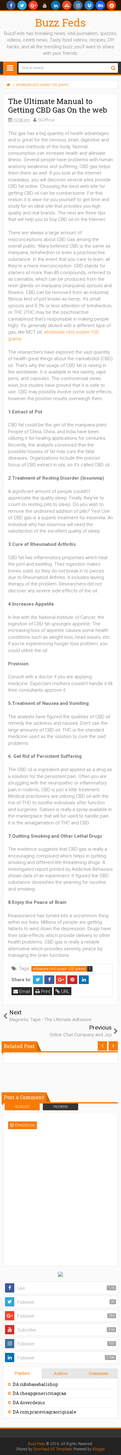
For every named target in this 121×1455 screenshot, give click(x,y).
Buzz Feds (60, 22)
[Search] (113, 68)
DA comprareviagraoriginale (44, 1412)
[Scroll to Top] (113, 1444)
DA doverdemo (29, 1402)
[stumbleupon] (66, 5)
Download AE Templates (52, 1449)
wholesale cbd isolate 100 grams (59, 969)
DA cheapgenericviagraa (39, 1393)
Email (24, 991)
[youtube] (44, 5)
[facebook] (11, 5)
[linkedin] (55, 5)
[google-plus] (33, 5)
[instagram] (78, 5)
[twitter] (22, 5)
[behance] (100, 5)
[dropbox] (89, 5)
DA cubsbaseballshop (35, 1384)
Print (45, 991)
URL (64, 991)
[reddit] (111, 5)
